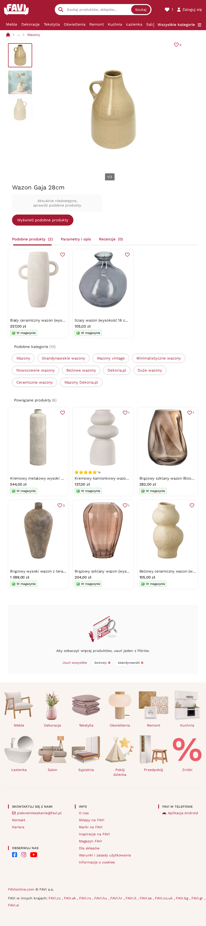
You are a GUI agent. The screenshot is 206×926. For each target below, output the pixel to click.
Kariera (18, 827)
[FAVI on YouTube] (33, 854)
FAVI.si (13, 905)
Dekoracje (30, 24)
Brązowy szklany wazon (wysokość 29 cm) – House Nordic (127, 571)
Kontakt (18, 820)
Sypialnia (86, 770)
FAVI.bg (182, 898)
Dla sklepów (89, 848)
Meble (11, 24)
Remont (96, 24)
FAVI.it (132, 898)
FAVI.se (146, 898)
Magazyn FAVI (90, 841)
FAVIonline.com (21, 889)
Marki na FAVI (90, 827)
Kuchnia (115, 24)
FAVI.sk (70, 898)
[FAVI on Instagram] (23, 854)
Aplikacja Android (183, 813)
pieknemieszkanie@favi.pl (39, 813)
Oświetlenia (74, 24)
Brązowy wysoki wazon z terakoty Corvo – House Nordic (60, 571)
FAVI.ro (85, 898)
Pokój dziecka (119, 772)
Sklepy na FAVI (91, 820)
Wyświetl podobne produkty (42, 220)
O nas (84, 813)
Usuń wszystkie (75, 662)
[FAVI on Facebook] (14, 854)
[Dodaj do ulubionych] (63, 254)
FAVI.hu (101, 898)
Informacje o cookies (97, 862)
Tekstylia (52, 24)
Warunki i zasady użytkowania (105, 855)
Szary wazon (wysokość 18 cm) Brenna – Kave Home (121, 320)
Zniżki (187, 770)
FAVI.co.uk (164, 898)
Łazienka (134, 24)
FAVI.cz (55, 898)
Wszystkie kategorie (176, 24)
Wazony (33, 35)
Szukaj (140, 10)
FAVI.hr (117, 898)
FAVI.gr (197, 898)
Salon (151, 24)
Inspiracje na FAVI (94, 834)
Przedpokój (153, 770)
